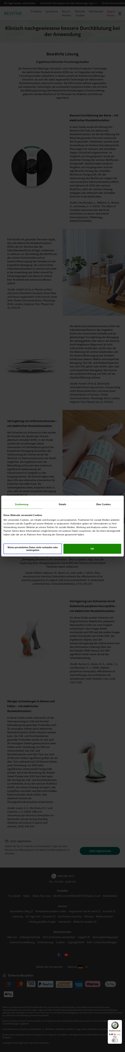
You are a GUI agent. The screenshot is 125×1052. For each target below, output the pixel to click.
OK (92, 548)
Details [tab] (62, 504)
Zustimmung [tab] (22, 504)
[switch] (115, 1040)
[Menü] (120, 1022)
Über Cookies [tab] (103, 504)
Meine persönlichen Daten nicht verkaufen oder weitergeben (33, 548)
